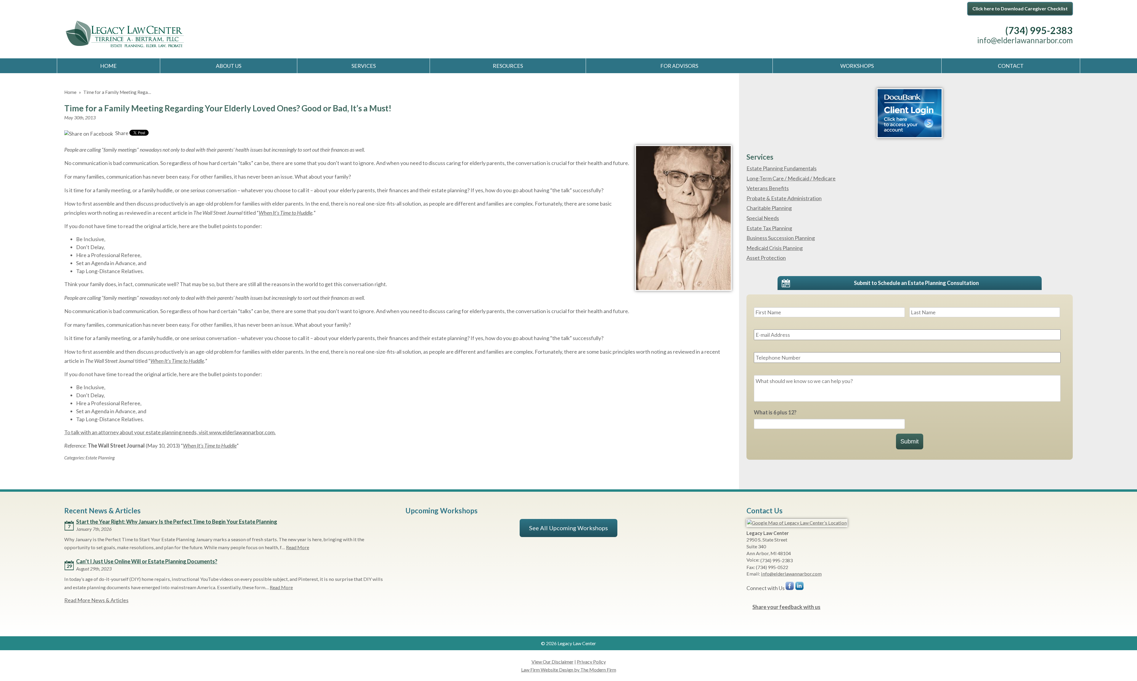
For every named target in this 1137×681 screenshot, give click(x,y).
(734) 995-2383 (1039, 30)
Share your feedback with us (786, 607)
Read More (297, 547)
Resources (508, 66)
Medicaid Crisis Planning (774, 248)
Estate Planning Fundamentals (781, 168)
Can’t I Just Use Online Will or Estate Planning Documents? (146, 561)
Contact (1011, 66)
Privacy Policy (591, 661)
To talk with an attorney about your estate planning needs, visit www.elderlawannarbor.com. (170, 432)
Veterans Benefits (767, 188)
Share (121, 133)
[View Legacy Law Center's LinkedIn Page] (799, 587)
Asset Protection (766, 257)
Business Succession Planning (780, 238)
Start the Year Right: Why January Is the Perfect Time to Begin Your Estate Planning (176, 521)
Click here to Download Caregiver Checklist (1020, 8)
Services (363, 66)
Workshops (857, 66)
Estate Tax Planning (769, 228)
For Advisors (679, 66)
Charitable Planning (769, 208)
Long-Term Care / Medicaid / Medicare (791, 178)
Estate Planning (100, 457)
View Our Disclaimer (552, 661)
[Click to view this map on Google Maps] (796, 522)
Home (108, 66)
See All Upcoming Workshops (568, 527)
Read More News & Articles (96, 600)
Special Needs (762, 218)
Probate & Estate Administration (784, 198)
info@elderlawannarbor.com (1025, 40)
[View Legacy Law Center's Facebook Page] (790, 587)
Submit (909, 441)
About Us (228, 66)
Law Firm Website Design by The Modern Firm (568, 669)
